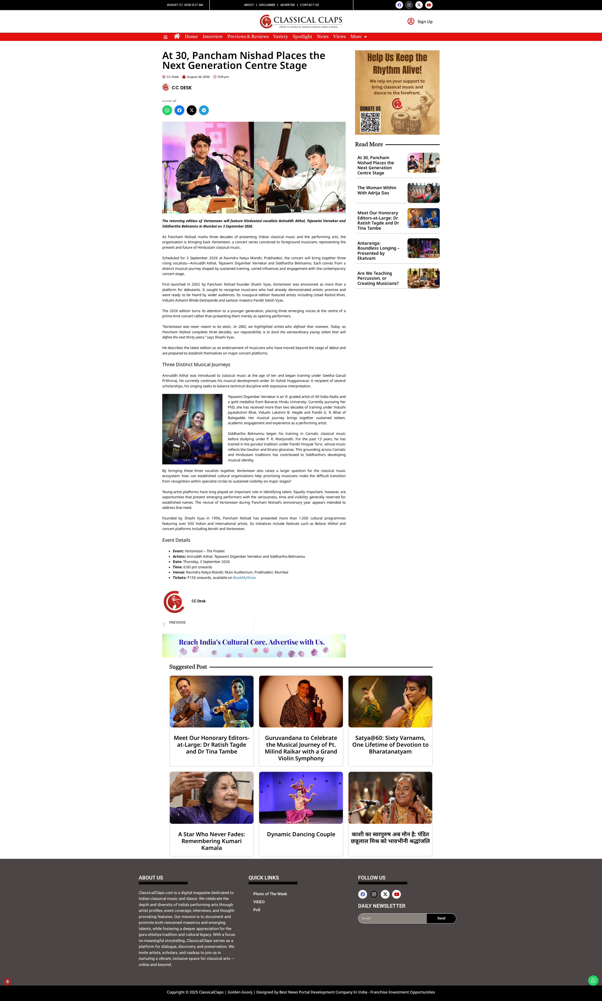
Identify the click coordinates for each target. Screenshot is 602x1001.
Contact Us (309, 5)
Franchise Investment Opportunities (402, 992)
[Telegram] (204, 110)
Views (339, 37)
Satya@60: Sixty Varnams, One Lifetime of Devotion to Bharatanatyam (390, 744)
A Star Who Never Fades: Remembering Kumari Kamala (211, 841)
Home (191, 37)
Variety (280, 37)
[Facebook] (399, 5)
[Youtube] (429, 5)
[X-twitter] (419, 5)
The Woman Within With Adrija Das (376, 190)
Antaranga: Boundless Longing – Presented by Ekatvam (378, 250)
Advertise (287, 5)
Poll (256, 909)
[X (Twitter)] (192, 110)
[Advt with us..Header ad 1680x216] (254, 656)
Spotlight (302, 37)
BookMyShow (244, 577)
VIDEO (259, 901)
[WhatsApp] (167, 110)
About (249, 5)
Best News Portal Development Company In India (323, 992)
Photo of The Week (270, 893)
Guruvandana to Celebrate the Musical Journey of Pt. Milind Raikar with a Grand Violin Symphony (301, 748)
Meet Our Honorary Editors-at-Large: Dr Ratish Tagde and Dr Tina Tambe (378, 220)
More (356, 37)
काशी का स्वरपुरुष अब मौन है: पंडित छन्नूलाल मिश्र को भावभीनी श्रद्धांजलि (390, 837)
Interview (213, 37)
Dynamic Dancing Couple (301, 834)
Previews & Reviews (248, 37)
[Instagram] (409, 5)
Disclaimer (267, 5)
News (323, 37)
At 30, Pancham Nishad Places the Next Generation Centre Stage (375, 165)
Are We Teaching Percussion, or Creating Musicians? (378, 278)
